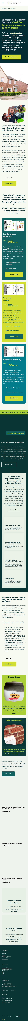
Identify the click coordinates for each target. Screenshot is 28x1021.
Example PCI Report (6, 968)
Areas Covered (5, 970)
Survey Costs (5, 957)
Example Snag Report (7, 969)
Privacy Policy (5, 959)
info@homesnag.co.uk (9, 986)
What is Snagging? (6, 956)
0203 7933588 (7, 984)
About (3, 955)
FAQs (3, 973)
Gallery (3, 974)
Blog (3, 972)
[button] (3, 3)
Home (3, 8)
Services (4, 953)
